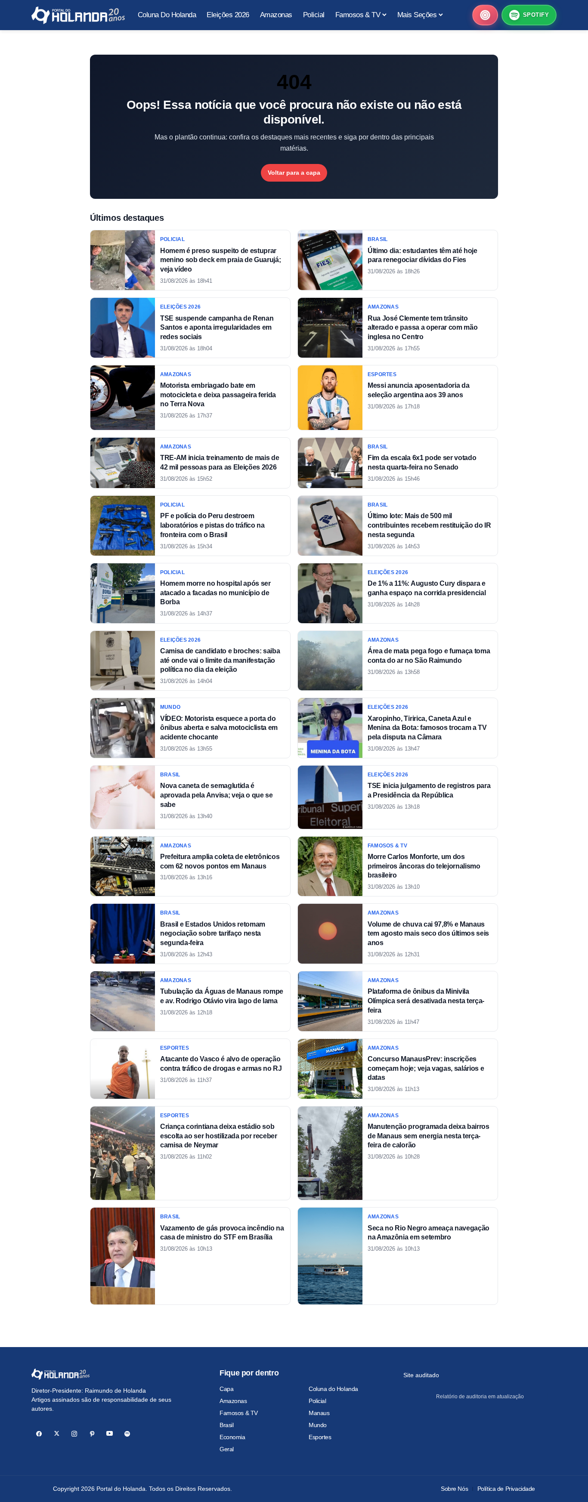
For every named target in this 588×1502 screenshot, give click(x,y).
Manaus (319, 1412)
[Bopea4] (78, 15)
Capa (226, 1388)
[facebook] (38, 1433)
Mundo (318, 1425)
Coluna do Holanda (333, 1388)
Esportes (320, 1437)
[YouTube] (109, 1433)
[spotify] (127, 1433)
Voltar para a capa (294, 172)
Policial (317, 1400)
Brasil (226, 1425)
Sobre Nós (454, 1488)
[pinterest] (91, 1433)
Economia (232, 1437)
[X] (56, 1433)
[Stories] (485, 15)
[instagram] (74, 1433)
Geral (227, 1449)
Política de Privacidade (506, 1488)
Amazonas (233, 1400)
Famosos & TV (239, 1412)
